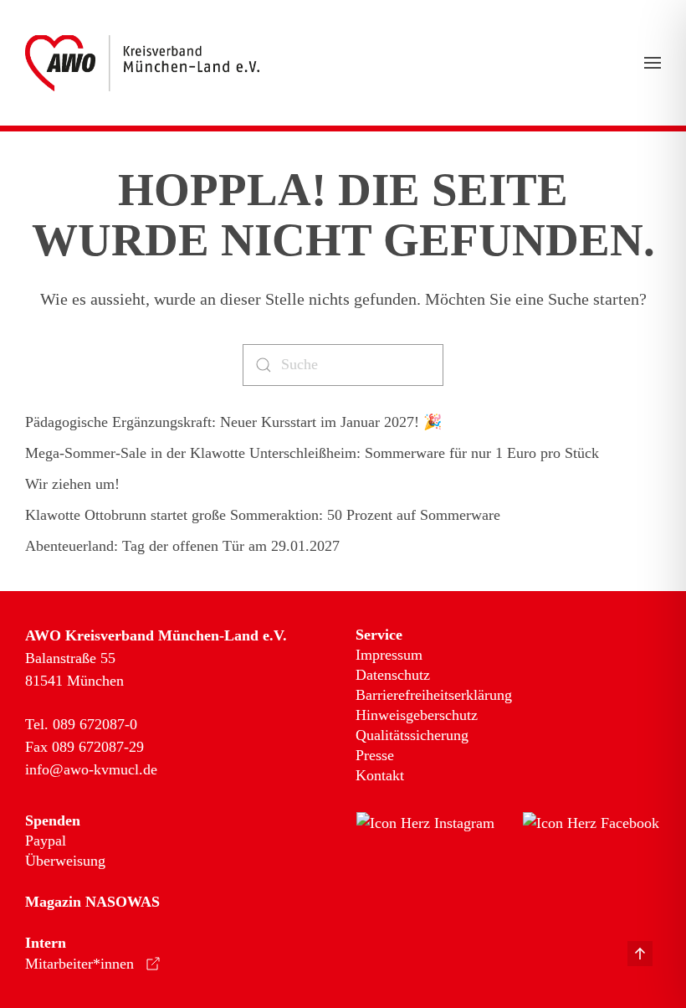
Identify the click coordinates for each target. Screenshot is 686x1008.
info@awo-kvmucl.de (91, 769)
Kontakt (380, 775)
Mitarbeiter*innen (79, 963)
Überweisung (65, 860)
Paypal (45, 840)
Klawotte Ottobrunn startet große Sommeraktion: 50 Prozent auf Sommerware (262, 515)
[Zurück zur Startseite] (142, 63)
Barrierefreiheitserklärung (434, 695)
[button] (652, 63)
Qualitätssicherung (412, 735)
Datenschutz (393, 674)
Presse (375, 755)
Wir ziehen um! (72, 484)
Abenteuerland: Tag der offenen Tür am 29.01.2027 (182, 545)
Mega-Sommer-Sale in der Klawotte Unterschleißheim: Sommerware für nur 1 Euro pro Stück (312, 453)
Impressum (389, 654)
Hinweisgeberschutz (417, 715)
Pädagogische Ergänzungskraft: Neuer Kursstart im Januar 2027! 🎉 (233, 422)
